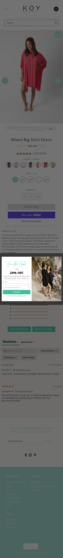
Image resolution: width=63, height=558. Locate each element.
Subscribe (16, 292)
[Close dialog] (59, 258)
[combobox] (16, 287)
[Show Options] (28, 287)
